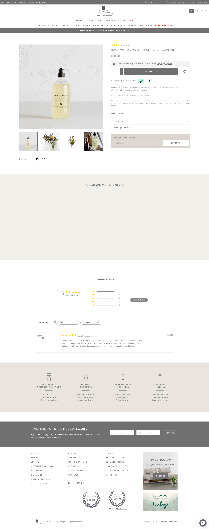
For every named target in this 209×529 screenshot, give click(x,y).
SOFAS (35, 457)
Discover (122, 20)
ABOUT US (74, 457)
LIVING (35, 462)
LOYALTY (73, 466)
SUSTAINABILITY (77, 470)
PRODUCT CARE (115, 457)
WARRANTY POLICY (117, 466)
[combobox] (68, 322)
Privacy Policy (148, 522)
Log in (159, 64)
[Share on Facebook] (31, 159)
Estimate (175, 143)
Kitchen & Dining (80, 25)
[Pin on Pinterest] (37, 159)
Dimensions (118, 121)
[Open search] (191, 11)
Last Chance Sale (165, 25)
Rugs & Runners (127, 25)
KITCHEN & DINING (42, 466)
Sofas (55, 25)
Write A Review (139, 300)
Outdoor (111, 25)
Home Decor (146, 25)
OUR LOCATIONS (78, 462)
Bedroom (98, 25)
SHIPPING (111, 475)
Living (64, 25)
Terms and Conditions (168, 522)
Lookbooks (109, 20)
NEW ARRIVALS (41, 25)
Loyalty (89, 20)
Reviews (79, 20)
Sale (131, 20)
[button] (104, 30)
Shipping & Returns (121, 128)
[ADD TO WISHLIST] (184, 71)
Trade (98, 20)
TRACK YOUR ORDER (118, 470)
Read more (131, 346)
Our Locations (200, 2)
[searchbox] (44, 322)
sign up (168, 64)
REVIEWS (73, 475)
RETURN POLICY (115, 462)
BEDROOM (37, 470)
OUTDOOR (37, 475)
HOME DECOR (39, 483)
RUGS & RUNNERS (41, 479)
